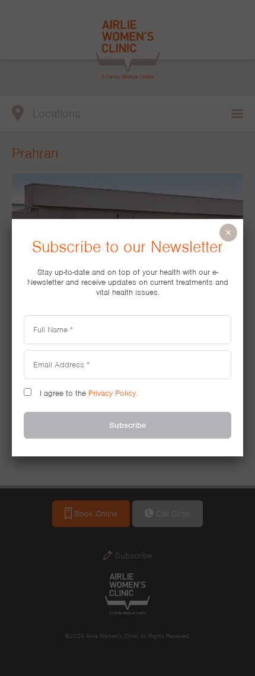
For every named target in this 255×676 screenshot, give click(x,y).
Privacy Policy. (113, 393)
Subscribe (127, 425)
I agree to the (87, 393)
